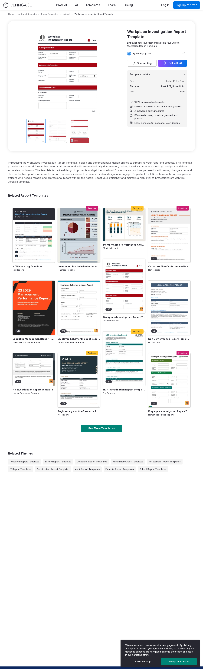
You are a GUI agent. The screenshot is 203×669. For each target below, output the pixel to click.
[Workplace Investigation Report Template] (124, 286)
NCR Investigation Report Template (124, 389)
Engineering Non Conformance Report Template (79, 411)
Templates (93, 5)
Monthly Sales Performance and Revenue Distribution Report (124, 244)
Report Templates (49, 14)
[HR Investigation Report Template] (34, 369)
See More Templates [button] (101, 428)
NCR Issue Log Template (27, 266)
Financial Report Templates (119, 469)
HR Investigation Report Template (33, 389)
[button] (142, 63)
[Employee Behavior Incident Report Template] (79, 308)
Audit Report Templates (87, 469)
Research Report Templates (24, 461)
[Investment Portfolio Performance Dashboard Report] (79, 235)
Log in (165, 5)
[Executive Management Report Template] (34, 308)
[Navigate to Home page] (17, 5)
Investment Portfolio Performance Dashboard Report (79, 266)
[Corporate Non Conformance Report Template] (169, 235)
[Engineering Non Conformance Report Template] (79, 380)
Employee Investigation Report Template (169, 411)
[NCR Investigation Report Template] (124, 358)
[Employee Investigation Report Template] (169, 380)
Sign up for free (186, 5)
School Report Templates (153, 469)
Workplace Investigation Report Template (124, 317)
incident (66, 14)
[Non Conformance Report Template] (169, 308)
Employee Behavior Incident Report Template (79, 339)
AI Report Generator (27, 14)
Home (11, 14)
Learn (112, 5)
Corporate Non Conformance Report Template (169, 266)
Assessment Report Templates (165, 461)
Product (61, 5)
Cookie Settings (142, 661)
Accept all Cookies (179, 661)
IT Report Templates (20, 469)
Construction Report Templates (53, 469)
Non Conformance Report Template (169, 339)
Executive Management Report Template (34, 339)
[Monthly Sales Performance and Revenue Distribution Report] (124, 224)
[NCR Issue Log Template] (34, 235)
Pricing (128, 5)
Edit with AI (175, 63)
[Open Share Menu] (183, 53)
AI (76, 5)
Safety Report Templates (58, 461)
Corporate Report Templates (92, 461)
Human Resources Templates (128, 461)
